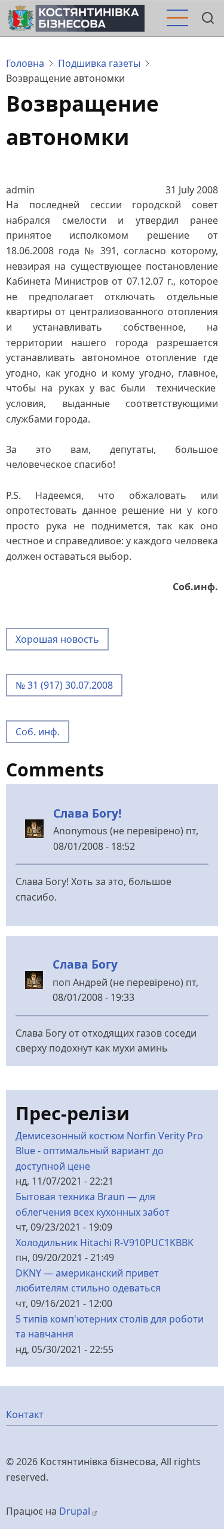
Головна (25, 63)
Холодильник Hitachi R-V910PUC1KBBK (105, 1242)
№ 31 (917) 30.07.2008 (64, 685)
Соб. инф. (38, 731)
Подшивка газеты (99, 63)
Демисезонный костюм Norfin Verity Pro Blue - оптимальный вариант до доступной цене (109, 1151)
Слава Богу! (87, 813)
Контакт (25, 1414)
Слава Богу (85, 964)
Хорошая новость (57, 639)
